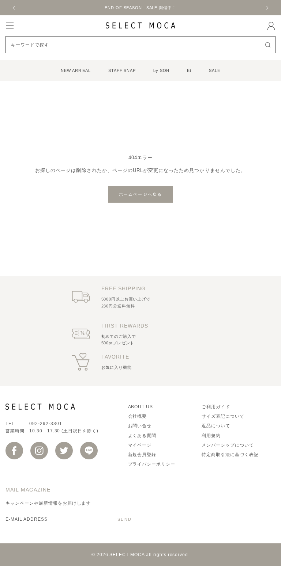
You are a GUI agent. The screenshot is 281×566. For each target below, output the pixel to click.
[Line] (89, 450)
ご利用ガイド (216, 406)
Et (189, 70)
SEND (124, 519)
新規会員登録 (142, 454)
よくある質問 (142, 435)
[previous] (14, 7)
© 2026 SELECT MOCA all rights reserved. (140, 554)
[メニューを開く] (9, 25)
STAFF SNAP (122, 70)
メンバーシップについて (228, 445)
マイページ (140, 445)
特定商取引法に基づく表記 (230, 454)
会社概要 (137, 416)
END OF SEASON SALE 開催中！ (140, 7)
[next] (267, 7)
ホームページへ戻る (140, 194)
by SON (161, 70)
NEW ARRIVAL (76, 70)
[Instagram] (39, 450)
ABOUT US (140, 406)
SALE (214, 70)
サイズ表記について (223, 416)
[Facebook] (14, 450)
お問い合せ (140, 425)
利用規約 (211, 435)
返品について (216, 425)
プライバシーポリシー (152, 464)
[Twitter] (64, 450)
